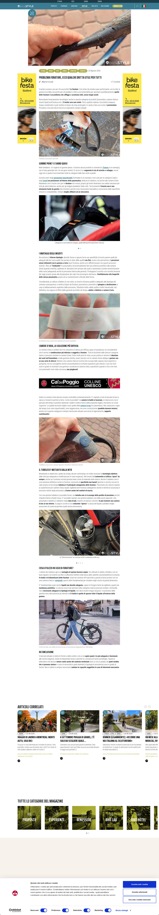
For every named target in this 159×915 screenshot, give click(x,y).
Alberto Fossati (47, 82)
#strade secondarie (132, 754)
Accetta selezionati (139, 892)
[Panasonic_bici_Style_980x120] (79, 786)
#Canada (31, 754)
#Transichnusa (65, 754)
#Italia (115, 754)
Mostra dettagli (122, 910)
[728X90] (79, 383)
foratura (73, 71)
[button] (137, 6)
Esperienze (64, 6)
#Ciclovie (121, 754)
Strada (43, 71)
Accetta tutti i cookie (139, 884)
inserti (45, 181)
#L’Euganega (84, 754)
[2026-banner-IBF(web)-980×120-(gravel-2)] (79, 689)
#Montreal (38, 754)
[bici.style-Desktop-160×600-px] (27, 108)
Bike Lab (84, 6)
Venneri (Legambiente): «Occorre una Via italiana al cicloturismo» (121, 739)
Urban (51, 71)
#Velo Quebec (47, 754)
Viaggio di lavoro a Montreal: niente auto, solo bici (36, 739)
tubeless (82, 71)
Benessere (74, 6)
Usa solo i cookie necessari (140, 900)
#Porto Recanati (151, 754)
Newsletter (118, 6)
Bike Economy (105, 6)
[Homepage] (25, 6)
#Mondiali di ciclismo (25, 756)
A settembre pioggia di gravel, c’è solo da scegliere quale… (77, 739)
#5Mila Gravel (150, 756)
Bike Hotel (95, 6)
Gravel (65, 71)
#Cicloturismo (23, 754)
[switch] (65, 910)
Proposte (54, 6)
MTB (57, 71)
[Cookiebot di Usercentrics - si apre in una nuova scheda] (15, 910)
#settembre (75, 754)
